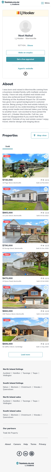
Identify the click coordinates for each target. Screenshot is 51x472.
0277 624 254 (22, 45)
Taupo (35, 373)
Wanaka (37, 387)
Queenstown (8, 389)
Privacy (42, 444)
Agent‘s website (25, 68)
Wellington (7, 375)
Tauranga (26, 373)
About (8, 444)
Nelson (5, 387)
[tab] (7, 146)
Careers (17, 444)
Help (26, 444)
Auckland (6, 373)
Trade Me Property (10, 433)
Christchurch (26, 387)
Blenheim (14, 387)
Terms (33, 444)
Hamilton (16, 373)
